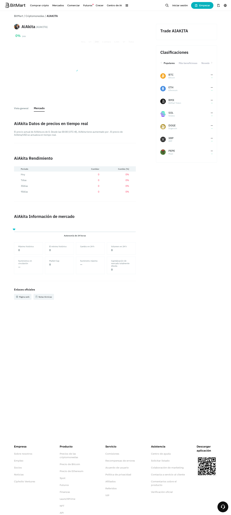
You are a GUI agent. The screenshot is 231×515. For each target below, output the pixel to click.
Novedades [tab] (207, 63)
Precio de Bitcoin (70, 464)
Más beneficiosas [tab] (188, 63)
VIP (107, 495)
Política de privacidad (118, 474)
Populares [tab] (169, 63)
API (62, 512)
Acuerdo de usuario (117, 467)
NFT (62, 505)
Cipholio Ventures (24, 481)
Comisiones (112, 453)
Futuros (64, 485)
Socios (18, 467)
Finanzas (65, 492)
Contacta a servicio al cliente (168, 474)
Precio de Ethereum (71, 471)
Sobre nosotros (23, 453)
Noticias (19, 474)
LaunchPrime (67, 498)
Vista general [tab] (21, 108)
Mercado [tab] (39, 108)
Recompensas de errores (120, 460)
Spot (62, 478)
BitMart (18, 16)
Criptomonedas (35, 16)
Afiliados (110, 481)
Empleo (18, 460)
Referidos (111, 488)
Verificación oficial (162, 492)
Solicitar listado (160, 460)
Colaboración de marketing (167, 467)
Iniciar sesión (180, 5)
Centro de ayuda (161, 453)
